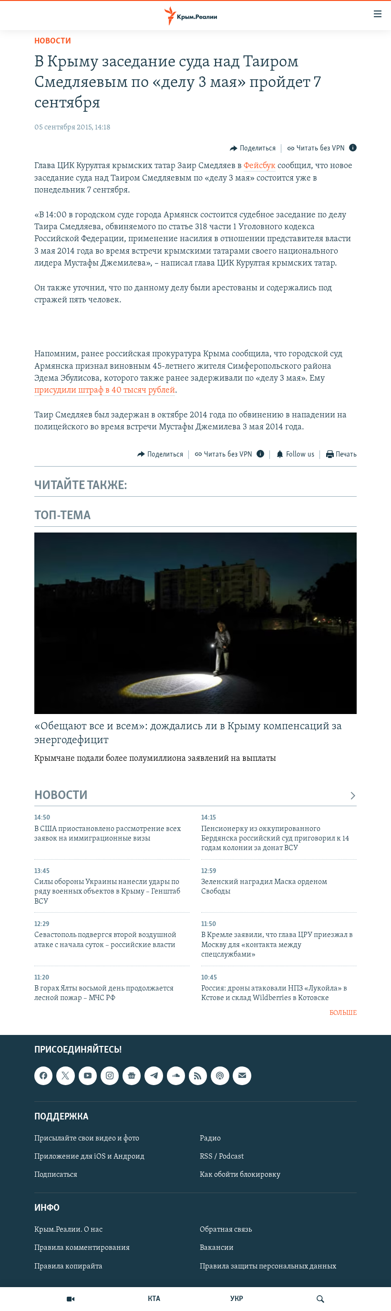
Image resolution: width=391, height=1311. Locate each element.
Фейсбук (260, 166)
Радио (210, 1138)
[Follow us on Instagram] (110, 1075)
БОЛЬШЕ (343, 1013)
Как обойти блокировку (240, 1175)
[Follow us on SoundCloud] (176, 1075)
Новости (52, 41)
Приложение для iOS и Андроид (89, 1157)
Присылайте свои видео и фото (86, 1138)
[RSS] (198, 1075)
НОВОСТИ (61, 795)
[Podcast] (220, 1075)
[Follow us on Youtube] (88, 1075)
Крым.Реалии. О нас (68, 1230)
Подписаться (55, 1175)
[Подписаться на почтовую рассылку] (242, 1075)
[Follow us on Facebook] (43, 1075)
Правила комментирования (82, 1248)
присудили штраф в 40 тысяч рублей (104, 390)
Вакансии (217, 1248)
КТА (154, 1299)
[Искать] (320, 1299)
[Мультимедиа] (70, 1299)
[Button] (253, 148)
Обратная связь (226, 1230)
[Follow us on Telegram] (153, 1075)
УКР (236, 1299)
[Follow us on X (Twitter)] (65, 1075)
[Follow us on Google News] (132, 1075)
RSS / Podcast (222, 1157)
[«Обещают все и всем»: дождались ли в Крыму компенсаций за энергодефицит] (195, 623)
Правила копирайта (68, 1266)
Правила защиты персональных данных (268, 1266)
